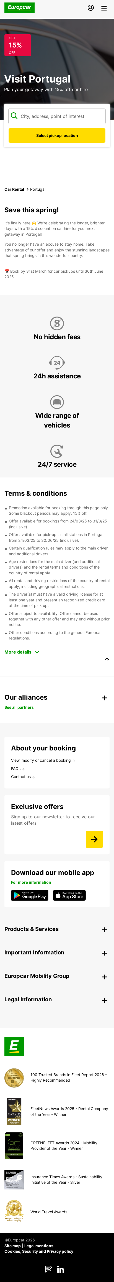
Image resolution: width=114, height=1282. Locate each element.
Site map (12, 1245)
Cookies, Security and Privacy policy (38, 1251)
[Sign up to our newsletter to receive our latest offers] (94, 839)
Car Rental (14, 189)
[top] (107, 660)
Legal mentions (38, 1245)
